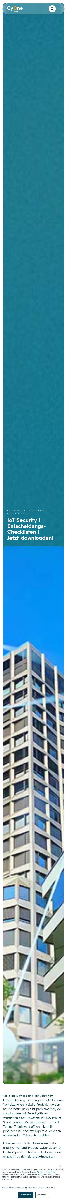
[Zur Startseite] (15, 10)
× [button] (60, 1164)
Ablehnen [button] (42, 1194)
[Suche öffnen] (52, 8)
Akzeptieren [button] (26, 1194)
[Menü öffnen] (60, 9)
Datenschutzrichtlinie (46, 1172)
